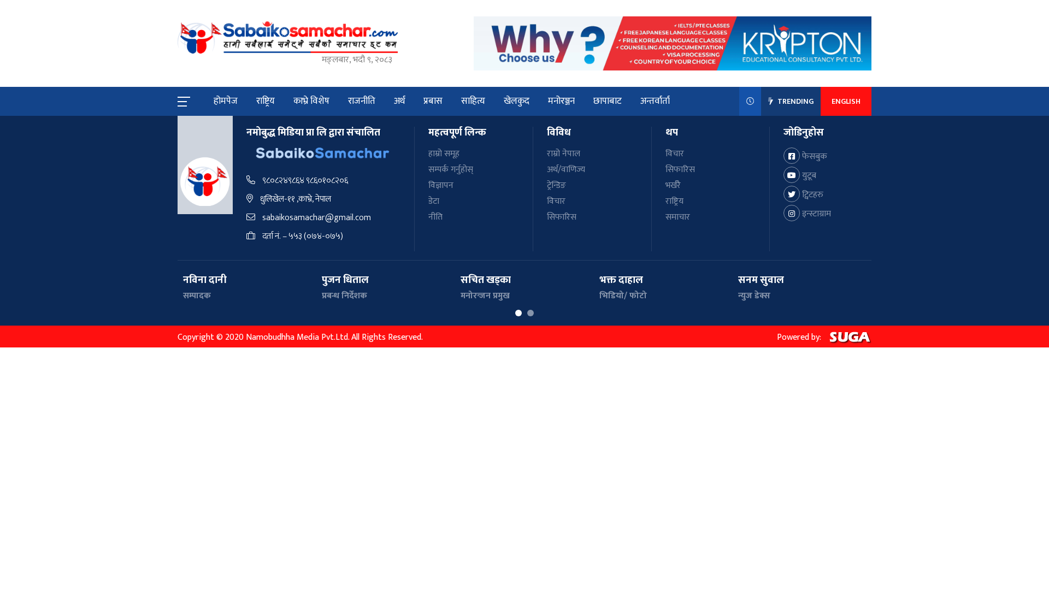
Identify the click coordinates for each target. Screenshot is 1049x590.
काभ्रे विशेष (311, 101)
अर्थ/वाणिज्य (566, 169)
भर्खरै (673, 185)
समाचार (677, 217)
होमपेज (226, 101)
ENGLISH (846, 101)
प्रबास (433, 101)
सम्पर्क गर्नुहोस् (450, 169)
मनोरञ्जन (561, 101)
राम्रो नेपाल (563, 153)
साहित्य (473, 101)
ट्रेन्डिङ (556, 185)
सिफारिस (561, 217)
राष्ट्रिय (265, 101)
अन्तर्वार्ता (655, 101)
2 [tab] (530, 313)
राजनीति (361, 101)
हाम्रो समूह (443, 153)
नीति (435, 217)
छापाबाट (607, 101)
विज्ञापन (440, 185)
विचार (556, 201)
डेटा (433, 201)
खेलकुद (516, 101)
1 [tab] (518, 313)
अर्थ (399, 101)
